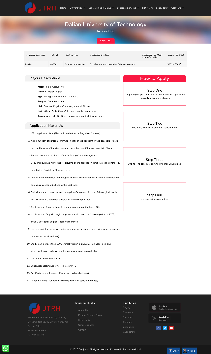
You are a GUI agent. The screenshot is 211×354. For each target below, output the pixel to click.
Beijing (126, 307)
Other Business (86, 325)
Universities (76, 7)
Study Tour (162, 7)
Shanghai (127, 317)
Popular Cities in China (90, 315)
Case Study (84, 320)
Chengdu (127, 322)
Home (63, 7)
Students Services (126, 7)
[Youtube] (171, 328)
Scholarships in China (100, 7)
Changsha (128, 312)
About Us (176, 7)
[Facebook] (158, 328)
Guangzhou (129, 331)
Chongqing (128, 327)
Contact (82, 329)
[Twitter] (165, 328)
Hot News (147, 7)
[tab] (173, 351)
